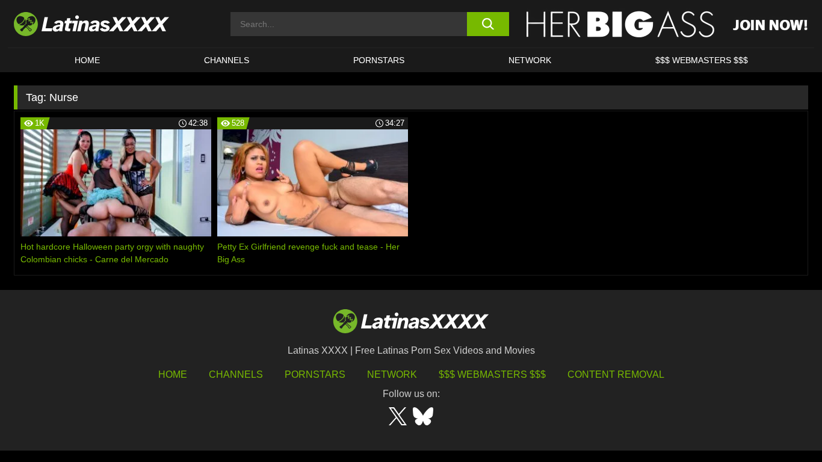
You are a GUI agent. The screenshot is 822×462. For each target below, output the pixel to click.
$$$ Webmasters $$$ (492, 374)
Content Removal (615, 374)
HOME (87, 60)
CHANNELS (226, 60)
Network (529, 60)
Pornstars (378, 60)
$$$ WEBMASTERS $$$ (701, 60)
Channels (236, 374)
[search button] (487, 24)
